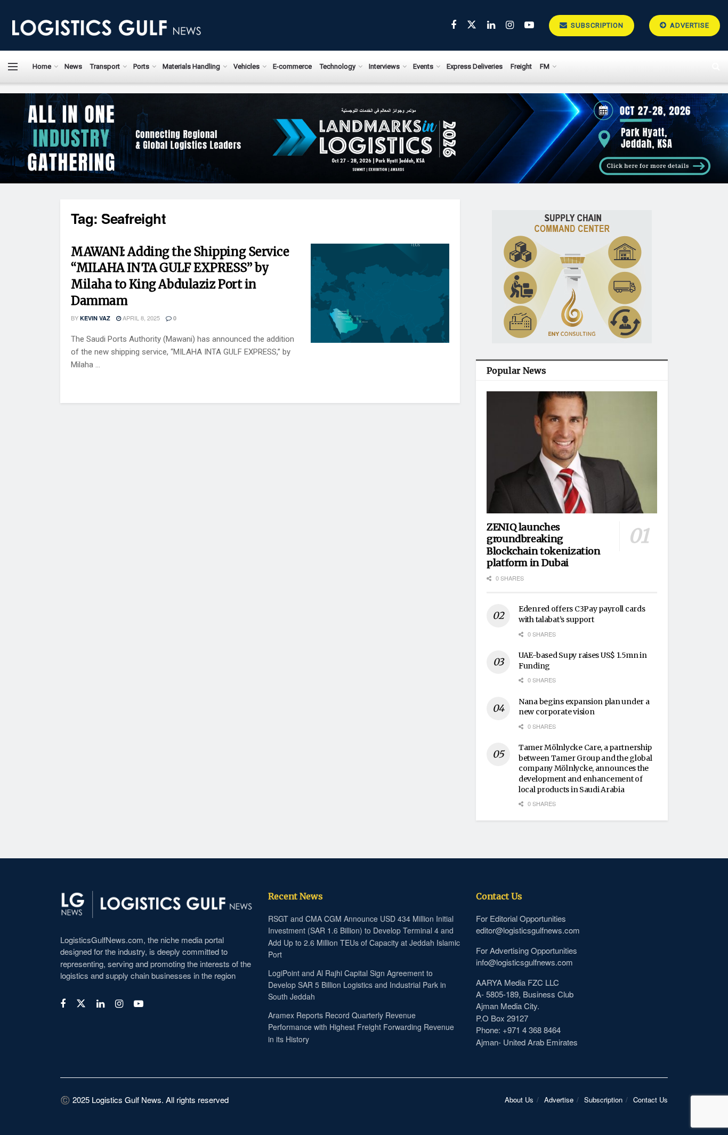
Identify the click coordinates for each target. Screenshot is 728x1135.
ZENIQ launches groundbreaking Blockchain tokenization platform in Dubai (544, 545)
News (73, 66)
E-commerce (292, 66)
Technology (337, 66)
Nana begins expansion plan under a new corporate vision (584, 707)
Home (42, 66)
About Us (519, 1099)
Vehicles (246, 66)
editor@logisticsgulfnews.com (528, 930)
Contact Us (650, 1099)
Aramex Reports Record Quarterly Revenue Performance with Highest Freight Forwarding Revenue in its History (361, 1027)
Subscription (596, 25)
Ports (141, 66)
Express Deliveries (475, 66)
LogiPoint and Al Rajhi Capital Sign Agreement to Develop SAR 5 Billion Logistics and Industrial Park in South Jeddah (357, 985)
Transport (105, 66)
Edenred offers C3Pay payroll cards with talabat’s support (582, 614)
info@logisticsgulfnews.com (524, 962)
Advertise (688, 25)
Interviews (384, 66)
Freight (521, 66)
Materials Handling (191, 66)
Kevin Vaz (95, 318)
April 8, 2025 (140, 317)
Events (423, 66)
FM (544, 66)
